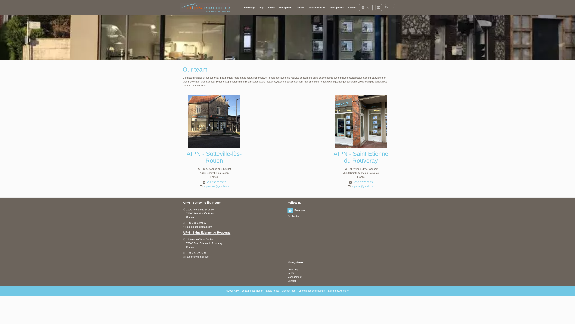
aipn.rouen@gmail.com (216, 186)
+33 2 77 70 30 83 (363, 182)
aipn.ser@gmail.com (363, 186)
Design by (338, 291)
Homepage (205, 7)
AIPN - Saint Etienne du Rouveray (206, 232)
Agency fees (288, 291)
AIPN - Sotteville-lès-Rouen (202, 202)
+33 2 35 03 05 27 (216, 182)
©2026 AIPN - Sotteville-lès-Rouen (244, 291)
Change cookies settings (311, 291)
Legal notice (272, 291)
